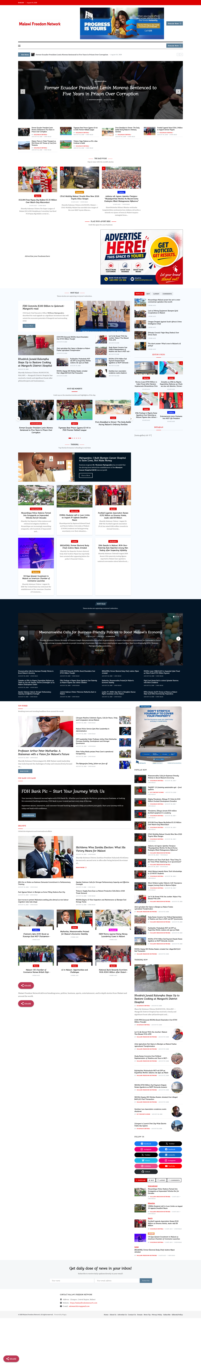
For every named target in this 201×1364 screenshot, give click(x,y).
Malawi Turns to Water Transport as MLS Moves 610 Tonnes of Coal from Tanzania (44, 143)
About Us (113, 1314)
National (100, 625)
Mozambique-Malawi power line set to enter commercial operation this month (164, 300)
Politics (121, 192)
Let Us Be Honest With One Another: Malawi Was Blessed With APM (119, 338)
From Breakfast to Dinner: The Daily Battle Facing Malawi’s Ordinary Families (100, 90)
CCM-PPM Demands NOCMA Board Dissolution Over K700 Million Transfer (72, 338)
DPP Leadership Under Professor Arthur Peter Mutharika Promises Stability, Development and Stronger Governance (96, 741)
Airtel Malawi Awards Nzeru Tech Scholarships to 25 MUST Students (165, 872)
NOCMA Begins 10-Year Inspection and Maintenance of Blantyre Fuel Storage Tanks (101, 900)
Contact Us (132, 1314)
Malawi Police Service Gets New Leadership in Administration (92, 729)
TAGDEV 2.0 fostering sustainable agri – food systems (165, 788)
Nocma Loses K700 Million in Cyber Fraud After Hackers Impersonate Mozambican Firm (146, 384)
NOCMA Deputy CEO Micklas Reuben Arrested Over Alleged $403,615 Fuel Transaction (72, 372)
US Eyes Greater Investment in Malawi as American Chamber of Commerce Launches (36, 578)
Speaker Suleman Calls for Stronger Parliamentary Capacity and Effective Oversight (34, 693)
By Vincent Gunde (157, 792)
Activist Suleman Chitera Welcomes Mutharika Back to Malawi (78, 693)
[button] (178, 54)
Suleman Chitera (95, 99)
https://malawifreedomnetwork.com (83, 1303)
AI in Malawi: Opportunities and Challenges (74, 970)
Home (106, 1314)
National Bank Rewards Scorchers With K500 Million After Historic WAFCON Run (113, 972)
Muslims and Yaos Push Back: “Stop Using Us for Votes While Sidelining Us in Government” (164, 860)
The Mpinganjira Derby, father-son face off (91, 763)
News (74, 927)
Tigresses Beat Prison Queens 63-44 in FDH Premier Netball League (86, 129)
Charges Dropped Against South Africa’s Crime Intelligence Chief (165, 322)
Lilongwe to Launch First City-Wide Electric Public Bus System (150, 1124)
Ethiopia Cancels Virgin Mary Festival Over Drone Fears (163, 333)
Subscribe (167, 1314)
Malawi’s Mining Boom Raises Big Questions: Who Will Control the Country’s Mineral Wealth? (100, 632)
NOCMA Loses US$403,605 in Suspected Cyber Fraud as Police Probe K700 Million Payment (162, 672)
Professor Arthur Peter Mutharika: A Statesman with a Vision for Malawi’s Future (43, 752)
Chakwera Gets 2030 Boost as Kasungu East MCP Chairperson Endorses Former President (36, 936)
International (36, 509)
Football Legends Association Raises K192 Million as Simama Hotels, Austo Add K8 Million (113, 515)
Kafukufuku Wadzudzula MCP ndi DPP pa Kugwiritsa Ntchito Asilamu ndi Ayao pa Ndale (80, 361)
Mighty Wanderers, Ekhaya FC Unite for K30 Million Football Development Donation (164, 800)
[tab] (139, 294)
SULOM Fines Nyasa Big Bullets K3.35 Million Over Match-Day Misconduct (38, 201)
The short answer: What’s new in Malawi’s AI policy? (164, 344)
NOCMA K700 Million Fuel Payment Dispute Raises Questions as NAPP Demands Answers (118, 362)
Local (100, 81)
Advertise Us (122, 1314)
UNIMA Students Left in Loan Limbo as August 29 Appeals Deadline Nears (74, 517)
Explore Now (28, 815)
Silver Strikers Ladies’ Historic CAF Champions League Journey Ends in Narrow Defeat (165, 884)
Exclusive (113, 541)
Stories (146, 378)
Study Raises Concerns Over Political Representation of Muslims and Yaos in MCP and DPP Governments (119, 350)
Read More (99, 652)
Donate (139, 1314)
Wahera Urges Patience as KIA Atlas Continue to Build (85, 142)
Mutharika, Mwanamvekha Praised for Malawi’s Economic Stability (118, 681)
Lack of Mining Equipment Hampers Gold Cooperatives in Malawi (163, 311)
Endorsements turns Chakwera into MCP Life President (171, 417)
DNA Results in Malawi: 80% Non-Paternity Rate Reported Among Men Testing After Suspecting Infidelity (113, 548)
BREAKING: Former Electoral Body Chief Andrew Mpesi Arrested (74, 546)
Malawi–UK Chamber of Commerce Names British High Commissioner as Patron (36, 972)
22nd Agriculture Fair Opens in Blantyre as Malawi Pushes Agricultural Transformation (73, 349)
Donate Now (173, 23)
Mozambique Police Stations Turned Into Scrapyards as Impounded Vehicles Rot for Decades (36, 515)
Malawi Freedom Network (160, 853)
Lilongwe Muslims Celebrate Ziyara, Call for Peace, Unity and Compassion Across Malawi (96, 718)
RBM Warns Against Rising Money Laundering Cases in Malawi (113, 935)
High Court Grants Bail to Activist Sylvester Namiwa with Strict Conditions (161, 681)
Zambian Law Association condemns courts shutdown (118, 372)
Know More (29, 326)
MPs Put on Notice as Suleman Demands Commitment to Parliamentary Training (44, 883)
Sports (37, 196)
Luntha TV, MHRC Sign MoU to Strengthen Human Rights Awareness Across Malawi (119, 693)
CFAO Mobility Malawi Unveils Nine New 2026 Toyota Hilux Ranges (79, 197)
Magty (64, 1314)
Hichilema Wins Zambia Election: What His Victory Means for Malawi (100, 848)
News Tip (147, 1314)
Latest (74, 541)
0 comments (110, 639)
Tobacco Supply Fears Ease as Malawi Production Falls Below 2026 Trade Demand (100, 892)
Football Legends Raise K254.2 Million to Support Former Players (170, 129)
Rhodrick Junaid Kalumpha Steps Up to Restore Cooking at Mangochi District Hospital (35, 362)
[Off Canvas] (19, 46)
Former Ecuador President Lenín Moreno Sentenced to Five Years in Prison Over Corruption (43, 130)
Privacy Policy (157, 1314)
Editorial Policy (177, 1314)
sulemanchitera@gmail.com (79, 1306)
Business (79, 192)
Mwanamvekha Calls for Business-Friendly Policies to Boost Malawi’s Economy (36, 672)
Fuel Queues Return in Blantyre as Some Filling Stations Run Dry (41, 892)
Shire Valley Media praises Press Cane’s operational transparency (94, 752)
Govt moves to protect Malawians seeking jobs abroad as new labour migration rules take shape (43, 900)
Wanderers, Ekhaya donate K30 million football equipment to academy (162, 811)
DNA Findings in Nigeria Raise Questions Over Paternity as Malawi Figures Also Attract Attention (146, 416)
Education (74, 511)
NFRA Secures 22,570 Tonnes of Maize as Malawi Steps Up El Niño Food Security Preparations (160, 693)
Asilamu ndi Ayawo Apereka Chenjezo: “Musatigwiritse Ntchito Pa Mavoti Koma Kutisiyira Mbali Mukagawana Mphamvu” (121, 198)
